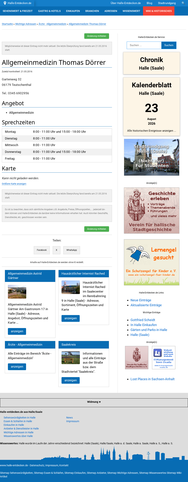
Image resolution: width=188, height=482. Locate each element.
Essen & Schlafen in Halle (18, 421)
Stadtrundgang (167, 3)
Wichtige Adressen (25, 24)
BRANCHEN (92, 11)
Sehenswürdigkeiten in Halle (19, 417)
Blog (149, 3)
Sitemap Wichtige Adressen (122, 472)
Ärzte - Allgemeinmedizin (52, 24)
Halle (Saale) (140, 335)
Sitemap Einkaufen (75, 472)
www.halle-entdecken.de (14, 465)
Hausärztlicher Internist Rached (83, 273)
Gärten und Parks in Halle (149, 330)
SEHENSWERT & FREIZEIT (18, 11)
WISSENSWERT (131, 11)
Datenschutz (37, 465)
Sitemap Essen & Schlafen (48, 472)
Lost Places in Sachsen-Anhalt (153, 379)
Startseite (7, 24)
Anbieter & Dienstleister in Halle (21, 428)
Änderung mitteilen (96, 36)
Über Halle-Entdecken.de (126, 3)
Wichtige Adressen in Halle (18, 432)
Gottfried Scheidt (143, 320)
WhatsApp (71, 250)
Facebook (42, 250)
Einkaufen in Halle (14, 424)
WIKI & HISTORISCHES (159, 11)
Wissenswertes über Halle (18, 436)
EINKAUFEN (73, 11)
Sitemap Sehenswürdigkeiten (16, 472)
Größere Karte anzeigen (14, 183)
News (69, 417)
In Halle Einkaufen (144, 325)
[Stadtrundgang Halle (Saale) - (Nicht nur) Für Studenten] (151, 177)
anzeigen (17, 331)
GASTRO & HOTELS (49, 11)
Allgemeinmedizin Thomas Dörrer (87, 24)
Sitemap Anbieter (96, 472)
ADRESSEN (110, 11)
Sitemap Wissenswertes (152, 472)
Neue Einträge (141, 300)
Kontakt (63, 465)
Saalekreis (69, 344)
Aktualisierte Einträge (146, 305)
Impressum (72, 421)
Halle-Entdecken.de (18, 3)
